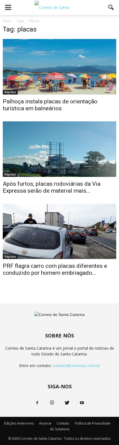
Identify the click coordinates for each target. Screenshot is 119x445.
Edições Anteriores (19, 423)
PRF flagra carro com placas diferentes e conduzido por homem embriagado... (55, 269)
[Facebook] (37, 403)
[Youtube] (81, 403)
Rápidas (10, 92)
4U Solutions (59, 429)
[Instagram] (52, 403)
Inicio (7, 21)
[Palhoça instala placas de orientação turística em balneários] (59, 67)
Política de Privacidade (92, 423)
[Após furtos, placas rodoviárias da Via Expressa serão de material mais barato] (59, 149)
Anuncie (45, 423)
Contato (63, 423)
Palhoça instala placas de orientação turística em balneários (50, 105)
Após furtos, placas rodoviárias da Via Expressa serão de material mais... (51, 187)
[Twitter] (67, 403)
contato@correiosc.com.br (76, 365)
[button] (111, 7)
